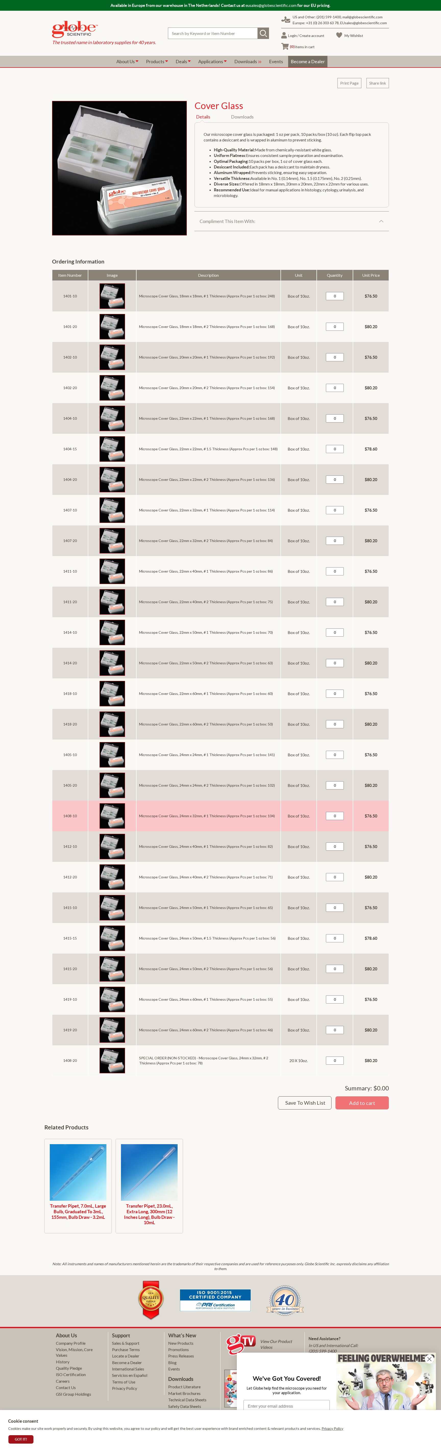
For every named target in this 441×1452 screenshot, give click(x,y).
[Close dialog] (429, 1359)
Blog (172, 1362)
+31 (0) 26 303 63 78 (322, 23)
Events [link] (276, 61)
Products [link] (155, 61)
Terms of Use (123, 1381)
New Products (180, 1343)
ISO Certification (71, 1374)
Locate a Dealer (125, 1355)
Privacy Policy (332, 1428)
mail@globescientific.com (362, 17)
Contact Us (66, 1387)
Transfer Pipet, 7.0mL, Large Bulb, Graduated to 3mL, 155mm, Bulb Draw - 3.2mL (78, 1211)
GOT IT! (21, 1439)
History (62, 1361)
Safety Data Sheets (184, 1406)
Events (174, 1368)
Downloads (242, 117)
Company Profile (70, 1343)
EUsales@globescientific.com (363, 23)
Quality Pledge (69, 1368)
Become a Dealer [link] (308, 61)
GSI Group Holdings (73, 1394)
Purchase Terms (126, 1349)
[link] (104, 30)
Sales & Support (125, 1343)
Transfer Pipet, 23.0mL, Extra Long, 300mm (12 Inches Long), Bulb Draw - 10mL (149, 1214)
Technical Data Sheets (187, 1399)
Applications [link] (211, 61)
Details (203, 117)
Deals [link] (182, 61)
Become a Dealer (127, 1362)
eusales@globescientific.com (271, 5)
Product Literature (184, 1386)
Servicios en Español (129, 1375)
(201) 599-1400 (328, 17)
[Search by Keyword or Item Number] (263, 33)
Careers (63, 1381)
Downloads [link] (246, 61)
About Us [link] (126, 61)
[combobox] (218, 33)
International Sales (128, 1368)
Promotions (178, 1349)
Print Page (349, 83)
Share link (377, 83)
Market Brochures (184, 1393)
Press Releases (181, 1355)
